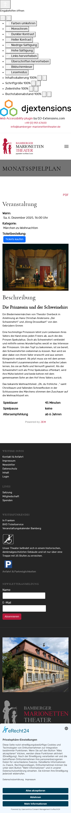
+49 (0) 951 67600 (35, 123)
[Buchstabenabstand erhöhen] (49, 94)
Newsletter (8, 465)
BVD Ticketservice (12, 524)
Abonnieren (12, 616)
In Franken (8, 520)
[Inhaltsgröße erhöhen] (44, 78)
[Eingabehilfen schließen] (8, 18)
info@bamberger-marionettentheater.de (35, 126)
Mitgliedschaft (10, 496)
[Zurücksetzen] (3, 18)
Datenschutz (9, 469)
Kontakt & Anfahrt (12, 457)
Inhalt (5, 472)
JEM (43, 422)
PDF (66, 195)
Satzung (7, 492)
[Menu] (66, 146)
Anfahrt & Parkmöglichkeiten (19, 571)
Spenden (7, 500)
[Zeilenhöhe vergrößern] (36, 89)
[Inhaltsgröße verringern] (39, 78)
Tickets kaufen (14, 239)
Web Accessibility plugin (16, 118)
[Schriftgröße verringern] (33, 83)
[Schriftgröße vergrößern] (38, 83)
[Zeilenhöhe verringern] (31, 89)
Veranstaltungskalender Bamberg (21, 528)
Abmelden (30, 616)
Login (5, 476)
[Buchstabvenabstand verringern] (44, 94)
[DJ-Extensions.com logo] (35, 107)
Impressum (8, 461)
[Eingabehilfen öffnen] (5, 4)
